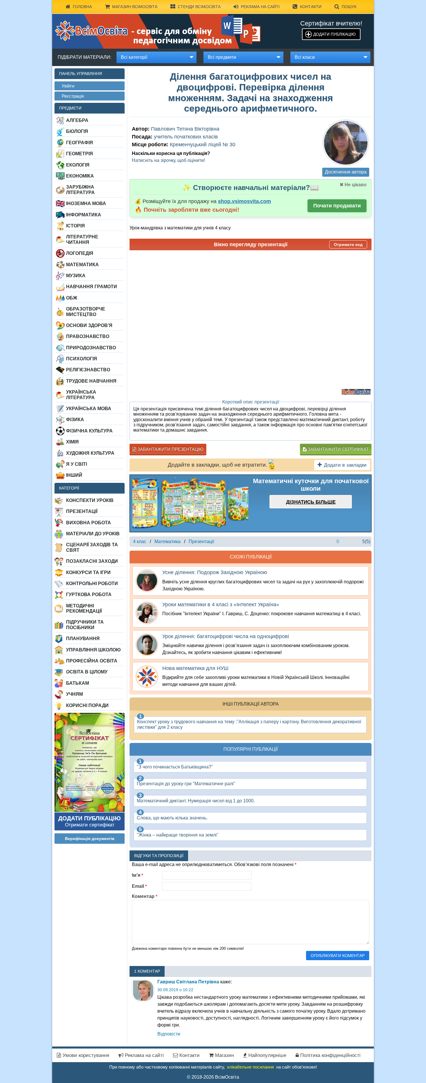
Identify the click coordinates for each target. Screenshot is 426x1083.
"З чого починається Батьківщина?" (175, 766)
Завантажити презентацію (169, 449)
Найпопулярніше (266, 1055)
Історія (75, 225)
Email (139, 886)
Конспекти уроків (90, 500)
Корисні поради (87, 705)
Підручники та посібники (85, 625)
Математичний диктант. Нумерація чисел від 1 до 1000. (196, 800)
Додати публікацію (334, 34)
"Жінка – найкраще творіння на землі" (178, 834)
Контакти (310, 6)
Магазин (224, 1055)
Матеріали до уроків (93, 533)
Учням (74, 694)
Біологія (77, 131)
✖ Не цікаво (353, 184)
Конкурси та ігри (88, 572)
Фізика (75, 419)
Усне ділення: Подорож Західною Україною (214, 572)
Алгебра (77, 120)
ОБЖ (71, 297)
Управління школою (93, 649)
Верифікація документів (89, 838)
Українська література (81, 395)
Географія (79, 142)
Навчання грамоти (91, 286)
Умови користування (85, 1055)
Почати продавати (337, 206)
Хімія (72, 441)
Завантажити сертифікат (338, 449)
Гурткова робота (89, 594)
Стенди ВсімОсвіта (199, 6)
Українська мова (88, 408)
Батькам (77, 683)
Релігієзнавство (88, 369)
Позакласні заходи (92, 561)
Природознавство (91, 347)
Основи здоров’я (89, 325)
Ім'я (137, 875)
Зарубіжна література (80, 190)
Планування (83, 638)
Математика (82, 264)
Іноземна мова (86, 203)
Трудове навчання (91, 381)
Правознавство (87, 336)
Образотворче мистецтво (85, 311)
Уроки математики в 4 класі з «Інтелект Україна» (220, 604)
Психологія (81, 358)
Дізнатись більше (311, 502)
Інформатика (83, 214)
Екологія (78, 164)
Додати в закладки (345, 465)
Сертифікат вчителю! (331, 23)
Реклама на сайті (260, 6)
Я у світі (76, 464)
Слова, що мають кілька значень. (172, 817)
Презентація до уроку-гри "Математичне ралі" (186, 783)
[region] (190, 503)
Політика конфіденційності (330, 1055)
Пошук (349, 6)
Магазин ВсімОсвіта (134, 6)
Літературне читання (82, 239)
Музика (75, 275)
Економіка (80, 176)
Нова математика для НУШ (195, 668)
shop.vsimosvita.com (244, 201)
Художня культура (90, 453)
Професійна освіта (91, 660)
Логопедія (79, 253)
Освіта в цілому (87, 671)
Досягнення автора (346, 171)
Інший (74, 475)
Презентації (81, 511)
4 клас (139, 541)
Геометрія (79, 153)
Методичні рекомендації (84, 608)
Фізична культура (89, 430)
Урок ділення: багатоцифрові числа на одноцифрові (225, 636)
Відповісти (168, 1033)
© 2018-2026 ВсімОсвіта (213, 1077)
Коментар (144, 896)
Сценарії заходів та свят (92, 547)
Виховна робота (88, 522)
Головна (82, 6)
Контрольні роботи (92, 583)
